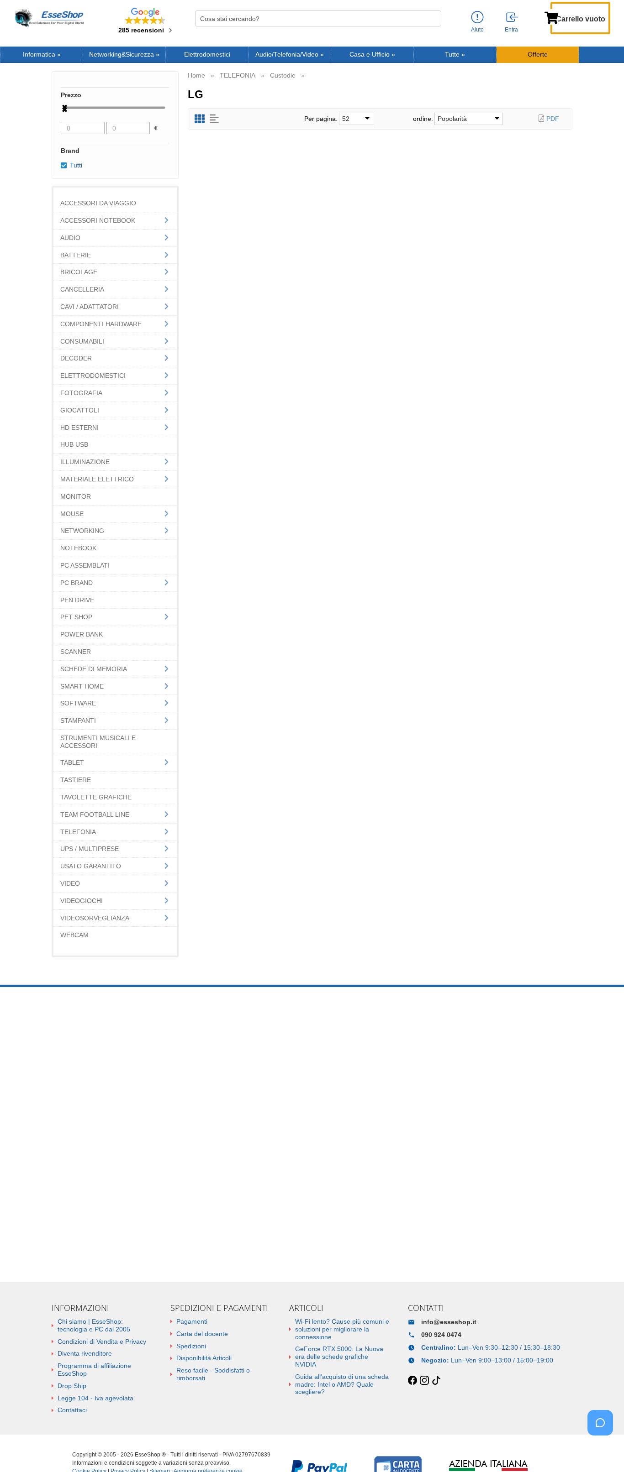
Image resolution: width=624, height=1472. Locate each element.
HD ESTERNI (79, 427)
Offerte (538, 54)
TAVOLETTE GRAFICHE (96, 797)
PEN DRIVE (77, 600)
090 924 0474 (441, 1334)
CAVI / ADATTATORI (89, 306)
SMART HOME (82, 686)
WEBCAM (74, 935)
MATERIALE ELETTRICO (97, 479)
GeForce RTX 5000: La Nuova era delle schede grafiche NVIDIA (339, 1356)
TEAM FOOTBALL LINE (94, 814)
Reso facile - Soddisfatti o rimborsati (213, 1374)
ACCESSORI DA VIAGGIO (98, 203)
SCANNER (75, 651)
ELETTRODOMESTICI (93, 375)
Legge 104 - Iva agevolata (95, 1398)
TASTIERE (75, 779)
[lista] (214, 119)
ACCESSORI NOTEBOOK (97, 220)
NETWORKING (82, 530)
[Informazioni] (477, 17)
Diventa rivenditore (85, 1353)
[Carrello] (551, 17)
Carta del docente (202, 1333)
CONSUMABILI (82, 341)
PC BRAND (76, 582)
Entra (511, 29)
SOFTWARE (78, 703)
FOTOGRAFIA (81, 393)
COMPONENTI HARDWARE (101, 324)
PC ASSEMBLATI (85, 565)
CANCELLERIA (82, 289)
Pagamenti (191, 1321)
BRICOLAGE (78, 272)
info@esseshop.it (448, 1322)
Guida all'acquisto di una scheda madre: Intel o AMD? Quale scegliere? (342, 1384)
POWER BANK (81, 634)
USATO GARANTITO (90, 866)
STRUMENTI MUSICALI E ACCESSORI (98, 741)
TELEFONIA (78, 831)
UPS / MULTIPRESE (89, 848)
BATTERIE (75, 255)
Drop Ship (72, 1385)
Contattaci (72, 1410)
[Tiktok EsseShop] (436, 1381)
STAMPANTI (78, 720)
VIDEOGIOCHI (81, 900)
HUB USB (74, 444)
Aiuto (477, 29)
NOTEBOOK (78, 548)
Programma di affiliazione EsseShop (94, 1369)
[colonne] (199, 119)
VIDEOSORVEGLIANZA (94, 918)
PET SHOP (76, 617)
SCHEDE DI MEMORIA (93, 669)
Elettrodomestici (207, 54)
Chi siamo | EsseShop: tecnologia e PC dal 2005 (94, 1325)
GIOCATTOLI (79, 410)
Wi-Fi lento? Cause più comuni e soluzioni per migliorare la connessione (342, 1329)
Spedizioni (191, 1346)
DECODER (76, 358)
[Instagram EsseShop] (424, 1381)
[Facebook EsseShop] (412, 1381)
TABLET (72, 762)
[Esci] (512, 18)
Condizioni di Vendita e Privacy (102, 1341)
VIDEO (70, 883)
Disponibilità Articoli (204, 1358)
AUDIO (70, 237)
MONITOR (75, 496)
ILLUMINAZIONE (85, 461)
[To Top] (603, 1450)
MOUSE (72, 513)
